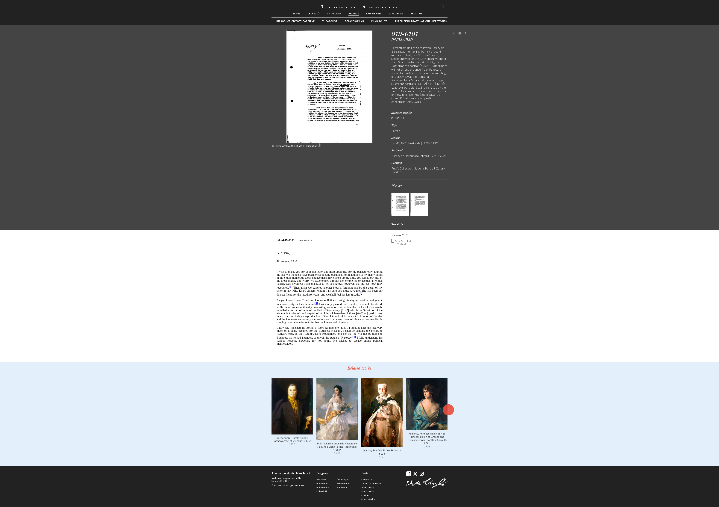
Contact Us (366, 479)
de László (313, 13)
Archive (353, 13)
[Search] (445, 5)
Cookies (365, 495)
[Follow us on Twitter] (415, 473)
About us (416, 13)
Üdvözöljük (342, 479)
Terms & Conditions (371, 483)
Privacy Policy (368, 499)
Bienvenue (321, 483)
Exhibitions (373, 13)
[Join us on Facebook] (408, 473)
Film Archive (379, 21)
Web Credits (367, 491)
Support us (396, 13)
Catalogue (334, 13)
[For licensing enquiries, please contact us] (319, 145)
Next (465, 33)
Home (296, 13)
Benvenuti (342, 487)
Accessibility (367, 487)
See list (460, 33)
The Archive (329, 21)
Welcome (321, 479)
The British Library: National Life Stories (421, 21)
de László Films (354, 21)
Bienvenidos (322, 487)
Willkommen (343, 483)
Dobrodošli (321, 491)
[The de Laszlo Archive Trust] (359, 5)
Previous (454, 33)
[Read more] (292, 433)
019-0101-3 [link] (403, 242)
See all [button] (395, 224)
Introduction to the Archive (295, 21)
